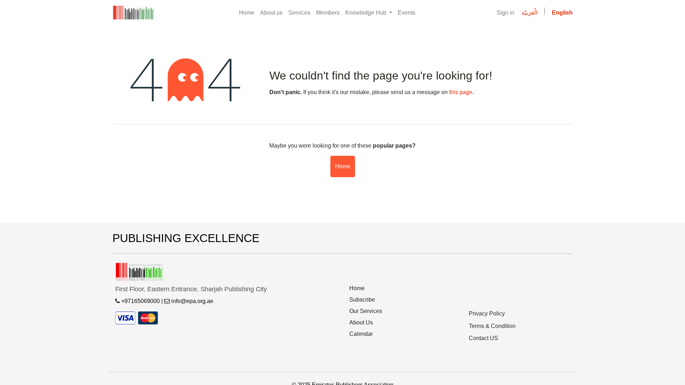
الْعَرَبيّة (529, 13)
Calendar (361, 334)
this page (460, 92)
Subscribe (362, 300)
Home (342, 166)
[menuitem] (246, 13)
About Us (361, 322)
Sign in (505, 13)
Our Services (365, 311)
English (562, 13)
